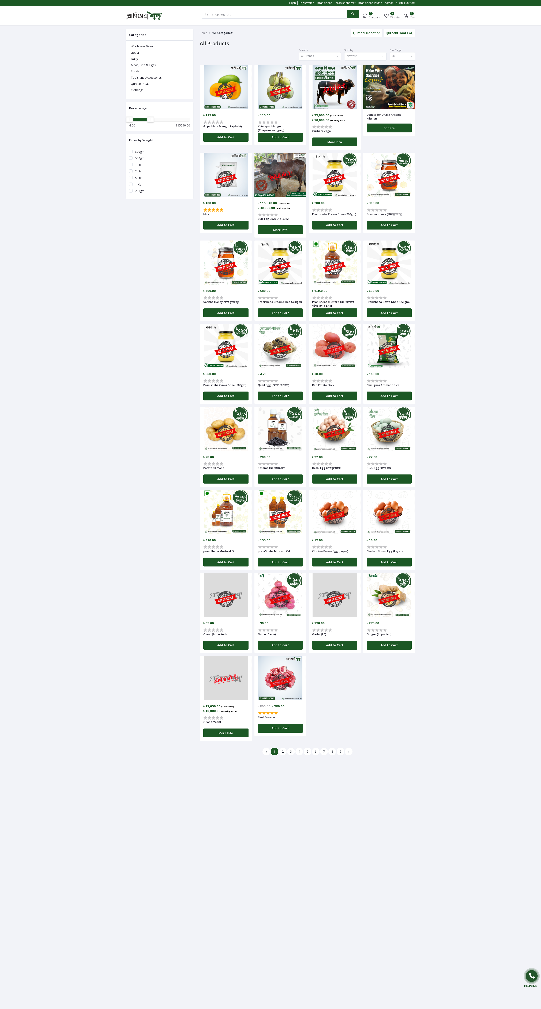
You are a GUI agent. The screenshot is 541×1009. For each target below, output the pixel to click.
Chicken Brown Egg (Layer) (330, 551)
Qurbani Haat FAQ (400, 33)
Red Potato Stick (323, 385)
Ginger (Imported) (379, 634)
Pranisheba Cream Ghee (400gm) (280, 302)
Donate (389, 128)
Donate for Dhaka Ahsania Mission (384, 116)
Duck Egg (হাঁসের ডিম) (379, 468)
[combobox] (320, 56)
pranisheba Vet (345, 3)
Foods (135, 71)
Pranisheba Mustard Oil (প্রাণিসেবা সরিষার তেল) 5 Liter (333, 304)
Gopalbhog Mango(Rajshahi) (222, 126)
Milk (206, 214)
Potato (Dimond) (214, 468)
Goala (135, 53)
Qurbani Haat (140, 84)
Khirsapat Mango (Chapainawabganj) (271, 128)
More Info (334, 142)
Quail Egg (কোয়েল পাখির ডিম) (273, 385)
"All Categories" (222, 33)
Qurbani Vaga (321, 131)
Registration (306, 3)
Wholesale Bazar (142, 46)
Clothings (137, 90)
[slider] (129, 119)
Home (203, 33)
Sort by (348, 50)
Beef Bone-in (266, 717)
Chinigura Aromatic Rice (383, 385)
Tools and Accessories (146, 78)
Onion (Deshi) (267, 634)
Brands (303, 50)
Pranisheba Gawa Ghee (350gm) (388, 302)
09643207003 (407, 2)
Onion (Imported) (215, 634)
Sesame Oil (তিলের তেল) (271, 468)
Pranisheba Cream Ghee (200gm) (334, 214)
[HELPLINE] (532, 976)
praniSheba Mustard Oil (219, 551)
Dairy (134, 59)
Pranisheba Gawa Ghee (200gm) (224, 385)
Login (292, 3)
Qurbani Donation (367, 33)
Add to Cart (226, 137)
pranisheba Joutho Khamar (375, 3)
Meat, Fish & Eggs (143, 65)
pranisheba (324, 3)
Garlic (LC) (319, 634)
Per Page (396, 50)
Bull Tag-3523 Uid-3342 (273, 219)
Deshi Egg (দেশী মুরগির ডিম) (326, 468)
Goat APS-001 (212, 722)
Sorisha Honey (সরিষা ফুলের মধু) (384, 214)
